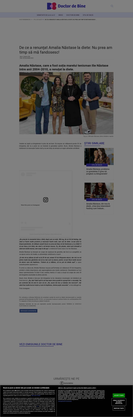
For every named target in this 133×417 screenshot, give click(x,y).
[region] (66, 401)
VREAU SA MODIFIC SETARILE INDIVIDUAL (119, 402)
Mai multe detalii (36, 395)
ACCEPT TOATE (119, 395)
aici (38, 406)
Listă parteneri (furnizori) (65, 401)
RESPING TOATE (119, 408)
